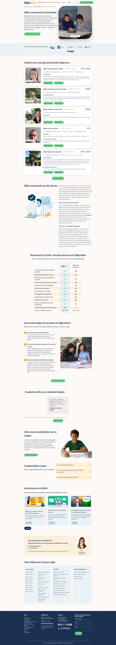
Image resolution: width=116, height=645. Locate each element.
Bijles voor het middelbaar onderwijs (81, 572)
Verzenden (78, 633)
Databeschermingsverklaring (47, 618)
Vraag (76, 627)
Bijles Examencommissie (29, 624)
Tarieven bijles (27, 628)
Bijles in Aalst (28, 585)
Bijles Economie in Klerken (43, 581)
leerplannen (88, 215)
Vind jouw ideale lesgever (58, 380)
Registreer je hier (58, 420)
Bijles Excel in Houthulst (58, 572)
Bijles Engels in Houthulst (58, 588)
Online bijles (26, 620)
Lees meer (27, 528)
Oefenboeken (27, 632)
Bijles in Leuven (29, 580)
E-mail (76, 622)
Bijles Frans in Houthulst (58, 586)
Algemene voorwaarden (46, 617)
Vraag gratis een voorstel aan (32, 34)
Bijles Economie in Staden (43, 572)
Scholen (25, 631)
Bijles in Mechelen (29, 583)
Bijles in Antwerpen (30, 574)
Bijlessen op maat (78, 576)
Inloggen (75, 2)
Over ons (26, 617)
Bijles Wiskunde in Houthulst (59, 594)
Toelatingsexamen (28, 623)
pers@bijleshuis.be (64, 620)
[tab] (74, 465)
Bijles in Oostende (29, 591)
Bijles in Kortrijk (29, 589)
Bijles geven (58, 2)
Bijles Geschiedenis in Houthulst (60, 581)
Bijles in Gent (28, 576)
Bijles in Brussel (29, 572)
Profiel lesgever (59, 83)
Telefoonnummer (78, 618)
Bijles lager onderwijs (78, 578)
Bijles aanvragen (48, 83)
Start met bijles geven (29, 627)
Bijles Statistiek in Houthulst (59, 590)
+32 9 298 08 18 (62, 618)
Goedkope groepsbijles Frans (30, 621)
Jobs (42, 620)
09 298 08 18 (33, 548)
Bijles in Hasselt (29, 587)
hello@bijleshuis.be (35, 546)
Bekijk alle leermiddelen (31, 455)
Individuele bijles (42, 2)
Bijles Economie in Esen (43, 587)
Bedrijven (26, 625)
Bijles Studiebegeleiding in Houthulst (61, 592)
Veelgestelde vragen (45, 621)
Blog (25, 629)
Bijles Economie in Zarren (43, 597)
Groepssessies (50, 2)
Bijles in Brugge (29, 578)
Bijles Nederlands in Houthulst (59, 584)
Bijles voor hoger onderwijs (79, 574)
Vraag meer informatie (87, 2)
